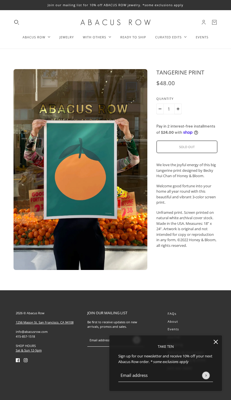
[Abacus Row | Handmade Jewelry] (115, 22)
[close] (216, 341)
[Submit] (206, 375)
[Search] (17, 22)
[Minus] (160, 109)
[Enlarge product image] (80, 169)
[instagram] (25, 360)
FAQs (172, 313)
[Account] (204, 22)
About (173, 321)
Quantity (165, 98)
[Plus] (178, 109)
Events (173, 329)
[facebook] (18, 360)
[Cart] (214, 22)
